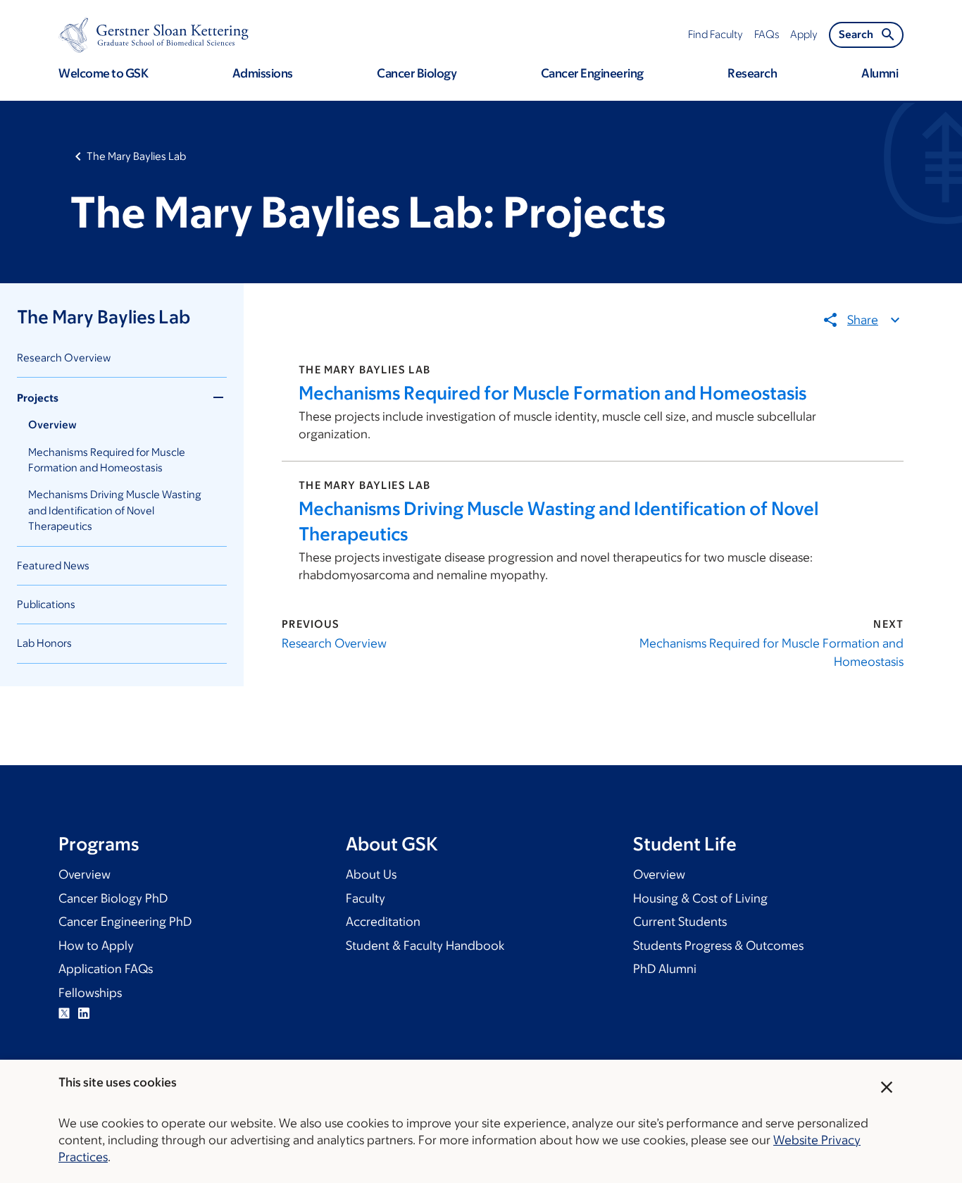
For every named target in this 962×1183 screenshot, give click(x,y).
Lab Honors (44, 643)
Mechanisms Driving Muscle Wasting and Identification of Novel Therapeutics (114, 510)
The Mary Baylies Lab (136, 156)
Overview (52, 425)
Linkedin (83, 1013)
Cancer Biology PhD (113, 898)
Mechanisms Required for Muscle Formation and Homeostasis (552, 392)
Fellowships (90, 993)
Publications (46, 604)
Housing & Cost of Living (700, 898)
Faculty (365, 898)
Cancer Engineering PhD (125, 922)
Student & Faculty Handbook (425, 946)
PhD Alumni (664, 969)
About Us (371, 874)
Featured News (53, 565)
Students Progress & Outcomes (718, 946)
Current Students (680, 922)
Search (856, 34)
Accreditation (383, 922)
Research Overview (64, 358)
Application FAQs (105, 969)
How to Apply (96, 946)
